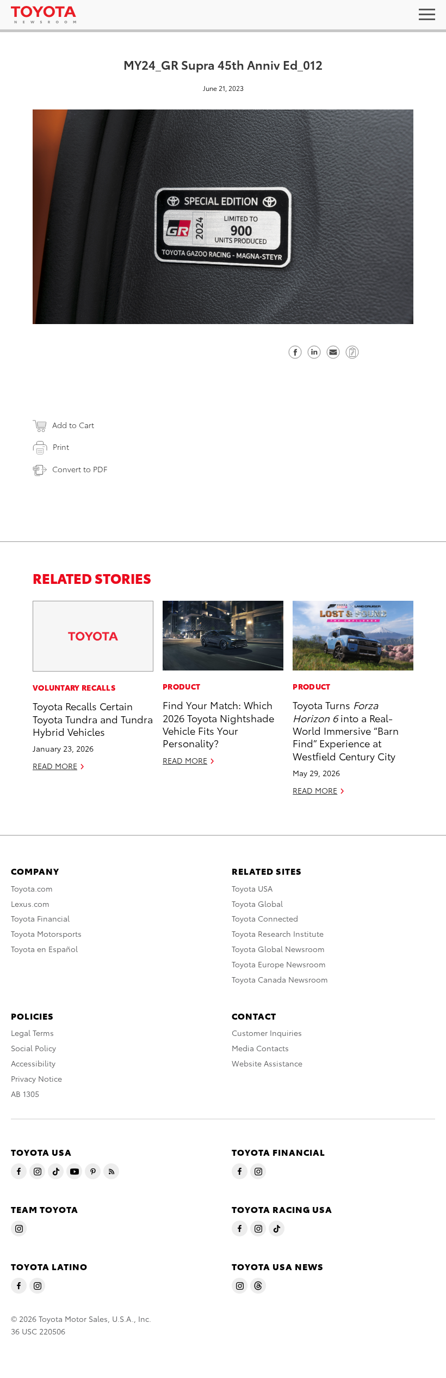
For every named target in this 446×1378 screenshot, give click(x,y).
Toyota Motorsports (46, 933)
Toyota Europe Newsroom (279, 964)
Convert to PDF (79, 469)
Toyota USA (252, 888)
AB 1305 (25, 1093)
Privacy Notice (36, 1078)
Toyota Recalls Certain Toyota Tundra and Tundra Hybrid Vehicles (93, 718)
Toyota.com (32, 888)
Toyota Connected (265, 918)
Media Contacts (260, 1047)
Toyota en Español (44, 948)
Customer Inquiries (267, 1032)
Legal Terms (32, 1032)
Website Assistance (267, 1063)
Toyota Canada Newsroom (280, 979)
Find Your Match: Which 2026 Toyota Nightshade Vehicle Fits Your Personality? (218, 723)
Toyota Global (257, 903)
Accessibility (33, 1063)
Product (181, 686)
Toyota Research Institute (278, 933)
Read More (55, 765)
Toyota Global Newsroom (278, 948)
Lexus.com (30, 903)
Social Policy (33, 1047)
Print (61, 446)
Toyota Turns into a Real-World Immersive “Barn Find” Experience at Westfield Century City (346, 730)
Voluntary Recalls (74, 687)
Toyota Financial (40, 918)
